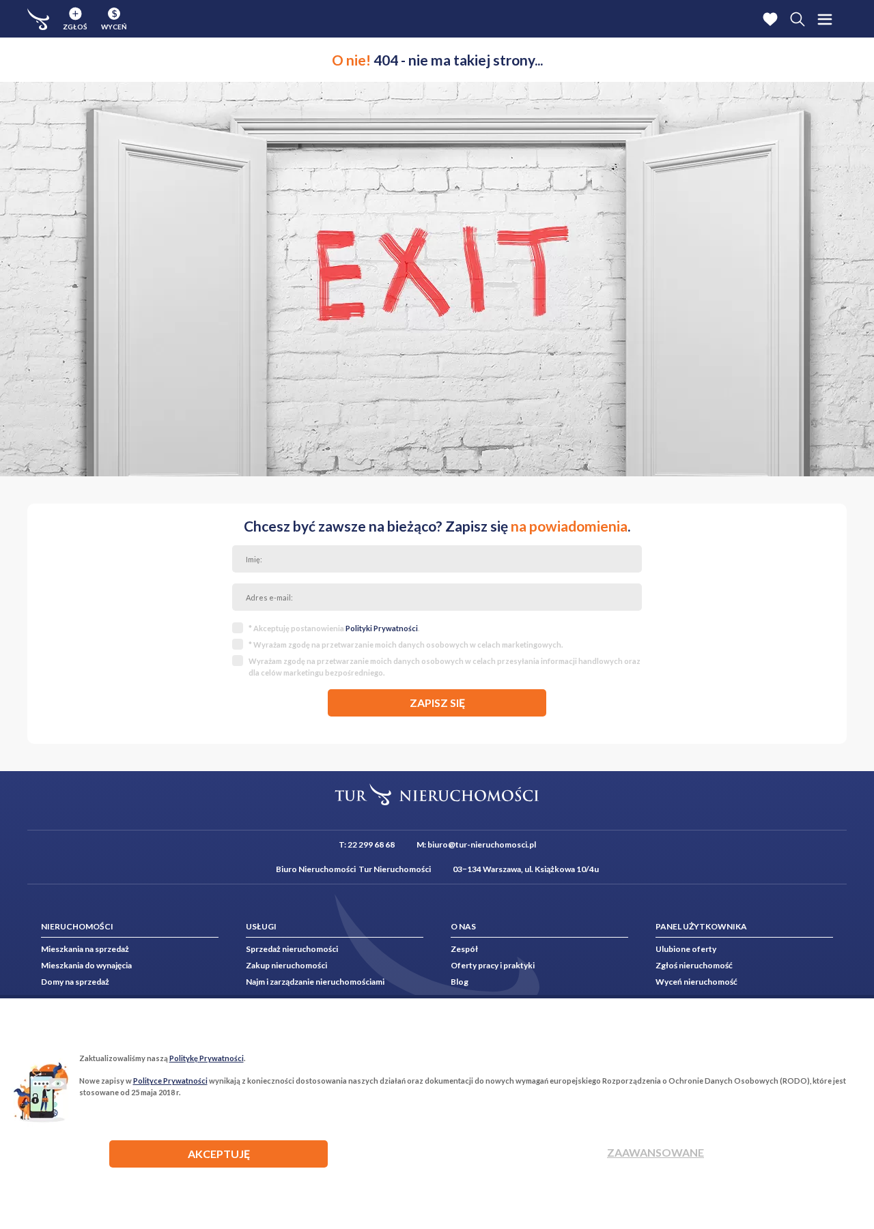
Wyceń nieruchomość (696, 982)
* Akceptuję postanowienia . (334, 628)
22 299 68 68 (371, 844)
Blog (459, 982)
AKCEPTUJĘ (219, 1153)
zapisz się (437, 702)
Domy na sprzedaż (75, 982)
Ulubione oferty (686, 949)
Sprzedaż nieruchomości (292, 949)
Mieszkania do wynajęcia (86, 965)
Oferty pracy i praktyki (493, 965)
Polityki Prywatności (382, 628)
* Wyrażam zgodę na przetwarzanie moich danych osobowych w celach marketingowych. (406, 644)
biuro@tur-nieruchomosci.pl (481, 844)
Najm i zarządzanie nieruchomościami (315, 982)
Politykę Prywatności (206, 1058)
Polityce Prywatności (170, 1080)
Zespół (464, 949)
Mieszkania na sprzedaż (85, 949)
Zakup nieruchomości (286, 965)
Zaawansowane (655, 1152)
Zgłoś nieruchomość (694, 965)
